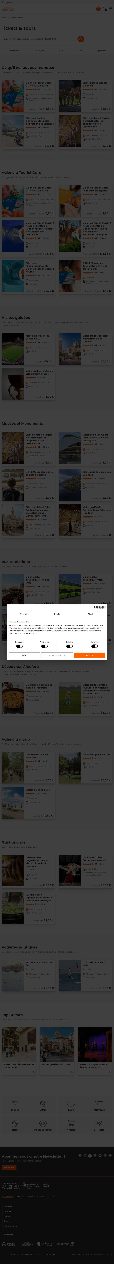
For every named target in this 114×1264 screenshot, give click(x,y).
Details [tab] (57, 614)
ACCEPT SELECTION (57, 655)
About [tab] (90, 614)
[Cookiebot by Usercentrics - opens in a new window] (95, 607)
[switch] (44, 646)
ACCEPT (89, 655)
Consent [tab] (23, 614)
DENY (24, 655)
